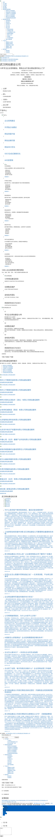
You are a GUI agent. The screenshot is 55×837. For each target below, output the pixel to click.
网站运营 (8, 28)
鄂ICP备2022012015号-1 (39, 803)
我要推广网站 (9, 46)
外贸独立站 (8, 23)
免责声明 (43, 804)
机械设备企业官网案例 (11, 12)
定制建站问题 (10, 30)
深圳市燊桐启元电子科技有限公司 (9, 800)
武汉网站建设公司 (8, 56)
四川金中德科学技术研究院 (33, 800)
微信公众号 (9, 35)
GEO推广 (5, 6)
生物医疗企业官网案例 (11, 13)
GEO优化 (8, 26)
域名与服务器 (9, 39)
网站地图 (9, 802)
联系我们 (5, 49)
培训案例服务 (10, 37)
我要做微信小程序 (10, 45)
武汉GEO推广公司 (11, 743)
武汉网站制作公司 (24, 56)
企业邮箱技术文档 (11, 32)
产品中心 (5, 40)
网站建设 (8, 22)
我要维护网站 (9, 47)
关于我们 (5, 3)
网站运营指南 (10, 29)
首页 (4, 2)
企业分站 (4, 802)
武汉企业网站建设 (16, 56)
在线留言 (8, 52)
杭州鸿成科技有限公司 (22, 800)
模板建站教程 (10, 33)
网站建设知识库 (6, 19)
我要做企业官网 (9, 42)
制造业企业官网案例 (10, 15)
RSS (12, 802)
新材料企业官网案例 (10, 10)
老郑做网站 (8, 20)
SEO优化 (8, 25)
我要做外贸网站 (9, 43)
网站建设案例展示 (7, 9)
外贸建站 (5, 5)
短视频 (8, 36)
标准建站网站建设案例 (11, 18)
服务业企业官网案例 (10, 16)
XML (15, 802)
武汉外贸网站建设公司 (12, 742)
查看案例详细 (3, 493)
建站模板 (5, 8)
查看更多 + (7, 176)
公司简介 (9, 740)
